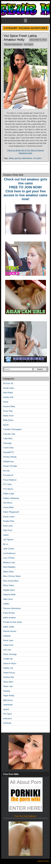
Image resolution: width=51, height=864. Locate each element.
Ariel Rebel (8, 392)
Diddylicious (8, 461)
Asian (5, 402)
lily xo (5, 544)
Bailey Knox (8, 415)
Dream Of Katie (10, 466)
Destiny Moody (10, 457)
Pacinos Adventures (13, 44)
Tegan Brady (8, 695)
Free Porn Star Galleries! (26, 816)
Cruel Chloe (8, 447)
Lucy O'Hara (8, 558)
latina (11, 158)
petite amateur (9, 617)
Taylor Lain (8, 686)
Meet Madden (9, 567)
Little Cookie (8, 548)
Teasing (6, 691)
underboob (8, 704)
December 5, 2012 (38, 39)
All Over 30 (8, 383)
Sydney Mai (8, 677)
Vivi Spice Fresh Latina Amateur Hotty (20, 38)
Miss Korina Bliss (11, 581)
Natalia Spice (9, 590)
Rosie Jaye (8, 640)
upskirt (6, 709)
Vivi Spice (28, 44)
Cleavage (7, 443)
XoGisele (7, 723)
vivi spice (37, 158)
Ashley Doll (8, 397)
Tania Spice (8, 682)
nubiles (6, 603)
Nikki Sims (8, 599)
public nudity (8, 626)
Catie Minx (8, 438)
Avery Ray (8, 411)
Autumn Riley (9, 406)
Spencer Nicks (9, 663)
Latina (5, 535)
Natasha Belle (9, 594)
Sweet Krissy (9, 672)
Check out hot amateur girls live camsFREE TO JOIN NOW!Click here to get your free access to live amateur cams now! (25, 189)
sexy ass (7, 649)
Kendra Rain (8, 521)
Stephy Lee (8, 668)
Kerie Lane (8, 526)
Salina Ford (8, 645)
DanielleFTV (8, 452)
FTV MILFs (8, 489)
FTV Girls (7, 484)
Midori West (8, 571)
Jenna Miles (8, 507)
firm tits (6, 470)
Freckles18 (8, 475)
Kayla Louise (9, 516)
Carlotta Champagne (12, 429)
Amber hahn (8, 388)
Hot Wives (7, 503)
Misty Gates (8, 585)
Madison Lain (9, 562)
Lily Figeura (8, 539)
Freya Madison (9, 480)
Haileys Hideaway (11, 498)
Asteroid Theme (43, 861)
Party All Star (9, 613)
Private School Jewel (12, 622)
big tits (6, 425)
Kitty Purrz (8, 530)
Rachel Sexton (9, 631)
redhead (6, 636)
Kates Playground (11, 512)
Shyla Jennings (10, 654)
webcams (7, 718)
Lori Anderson (9, 553)
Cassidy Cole (9, 434)
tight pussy (8, 700)
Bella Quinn (8, 420)
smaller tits (8, 659)
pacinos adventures (23, 158)
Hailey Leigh (8, 493)
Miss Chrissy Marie (12, 576)
